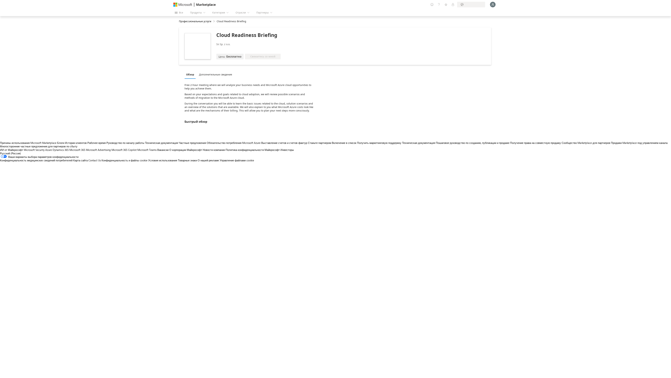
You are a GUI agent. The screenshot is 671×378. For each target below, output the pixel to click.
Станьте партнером (319, 143)
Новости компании (214, 150)
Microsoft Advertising (98, 150)
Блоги (60, 143)
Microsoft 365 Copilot (124, 150)
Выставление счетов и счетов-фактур (284, 143)
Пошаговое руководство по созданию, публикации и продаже (472, 143)
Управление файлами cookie (237, 160)
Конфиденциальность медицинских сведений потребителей (36, 160)
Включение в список (344, 143)
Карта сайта (80, 160)
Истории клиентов (76, 143)
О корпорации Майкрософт (185, 150)
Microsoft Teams (147, 150)
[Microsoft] (182, 5)
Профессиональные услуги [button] (195, 21)
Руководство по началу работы (125, 143)
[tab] (191, 74)
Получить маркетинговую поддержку (379, 143)
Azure (48, 150)
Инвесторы (287, 150)
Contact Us (94, 160)
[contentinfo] (214, 21)
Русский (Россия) (10, 153)
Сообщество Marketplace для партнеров (586, 143)
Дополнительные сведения (215, 74)
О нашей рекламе (208, 160)
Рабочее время (96, 143)
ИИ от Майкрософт (11, 150)
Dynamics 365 (61, 150)
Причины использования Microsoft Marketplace (28, 143)
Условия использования (162, 160)
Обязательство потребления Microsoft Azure (234, 143)
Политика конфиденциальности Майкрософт (253, 150)
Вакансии (163, 150)
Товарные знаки (187, 160)
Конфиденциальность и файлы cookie (124, 160)
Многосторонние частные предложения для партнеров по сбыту (38, 146)
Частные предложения (192, 143)
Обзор (190, 74)
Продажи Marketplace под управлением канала (639, 143)
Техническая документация (161, 143)
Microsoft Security (34, 150)
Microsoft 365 (77, 150)
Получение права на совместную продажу (535, 143)
